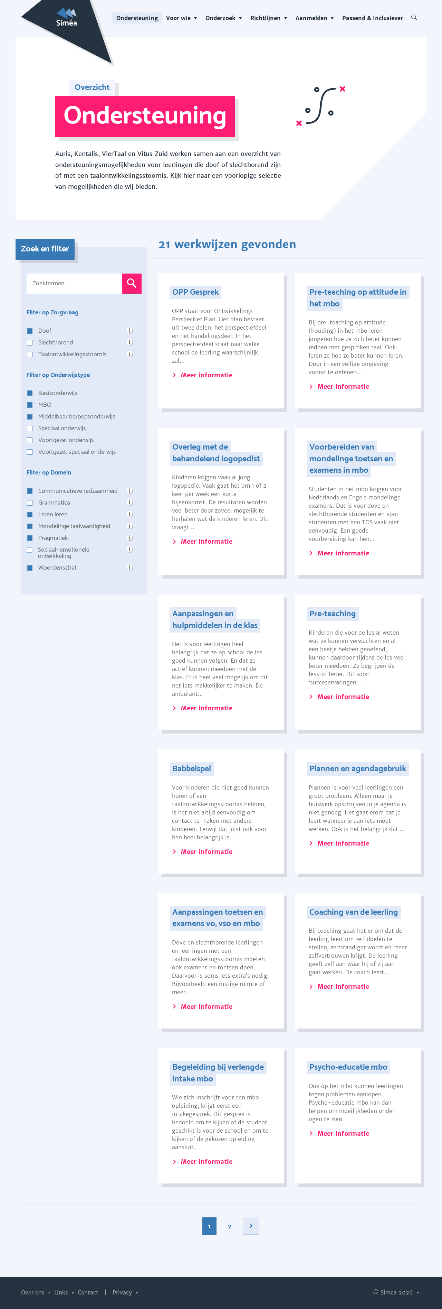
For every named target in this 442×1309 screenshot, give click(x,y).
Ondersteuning (137, 18)
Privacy (123, 1292)
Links (62, 1292)
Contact (89, 1292)
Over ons (33, 1292)
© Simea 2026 (394, 1292)
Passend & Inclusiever (372, 18)
